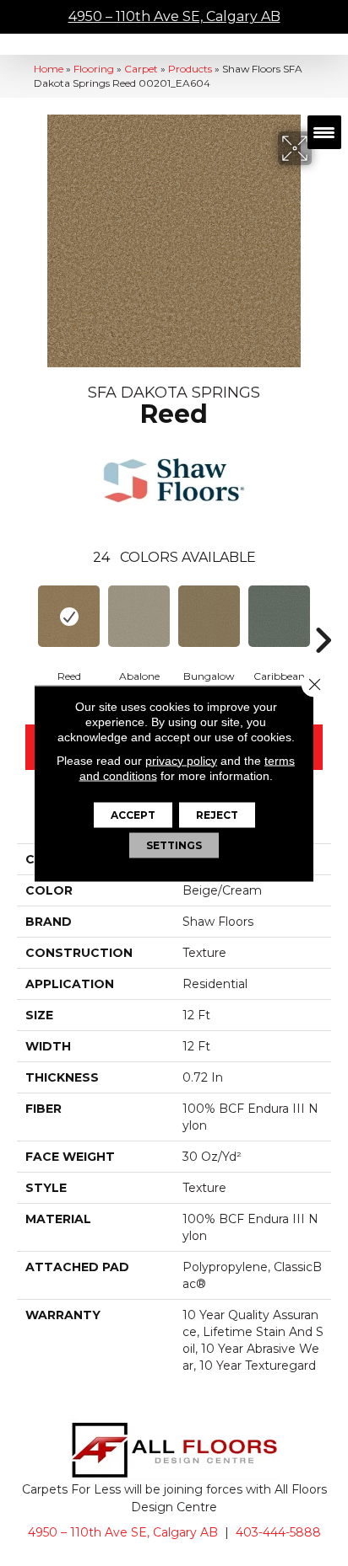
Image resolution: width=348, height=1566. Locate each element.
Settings (174, 844)
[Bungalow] (209, 616)
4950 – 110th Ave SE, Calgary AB (174, 16)
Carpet (141, 68)
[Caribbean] (279, 616)
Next (322, 615)
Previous (25, 615)
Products (190, 68)
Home (48, 68)
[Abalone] (139, 616)
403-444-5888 (278, 1532)
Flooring (93, 68)
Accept (133, 814)
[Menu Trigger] (324, 132)
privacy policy (181, 760)
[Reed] (69, 616)
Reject (217, 814)
